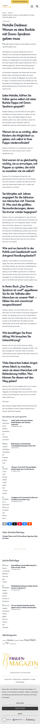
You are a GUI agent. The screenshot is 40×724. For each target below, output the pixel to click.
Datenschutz (17, 679)
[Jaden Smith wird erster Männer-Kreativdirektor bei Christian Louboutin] (5, 420)
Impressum (8, 679)
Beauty (10, 640)
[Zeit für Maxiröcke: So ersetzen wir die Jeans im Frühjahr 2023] (20, 536)
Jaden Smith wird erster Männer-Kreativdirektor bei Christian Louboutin (22, 422)
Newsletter (26, 679)
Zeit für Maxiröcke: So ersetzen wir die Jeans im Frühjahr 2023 (18, 543)
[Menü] (32, 6)
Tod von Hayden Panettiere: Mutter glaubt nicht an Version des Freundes (23, 606)
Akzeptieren (20, 708)
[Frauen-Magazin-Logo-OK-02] (6, 6)
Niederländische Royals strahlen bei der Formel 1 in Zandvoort (24, 587)
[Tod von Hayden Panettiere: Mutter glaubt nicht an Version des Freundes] (5, 605)
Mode (26, 640)
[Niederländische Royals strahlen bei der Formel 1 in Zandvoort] (5, 586)
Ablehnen (20, 703)
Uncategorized (12, 644)
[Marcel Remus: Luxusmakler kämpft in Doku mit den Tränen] (5, 565)
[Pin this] (19, 523)
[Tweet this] (14, 523)
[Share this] (9, 523)
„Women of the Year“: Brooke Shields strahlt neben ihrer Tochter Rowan (23, 468)
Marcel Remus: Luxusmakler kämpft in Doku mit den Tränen (24, 566)
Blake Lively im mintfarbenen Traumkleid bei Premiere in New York (23, 445)
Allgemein (4, 640)
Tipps (3, 644)
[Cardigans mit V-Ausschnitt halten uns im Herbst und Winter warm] (5, 497)
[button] (37, 6)
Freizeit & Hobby (18, 640)
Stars (33, 640)
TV (7, 643)
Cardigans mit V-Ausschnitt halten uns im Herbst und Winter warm (24, 498)
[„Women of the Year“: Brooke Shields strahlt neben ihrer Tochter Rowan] (5, 467)
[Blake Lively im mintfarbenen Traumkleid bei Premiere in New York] (5, 444)
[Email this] (4, 523)
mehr (20, 714)
